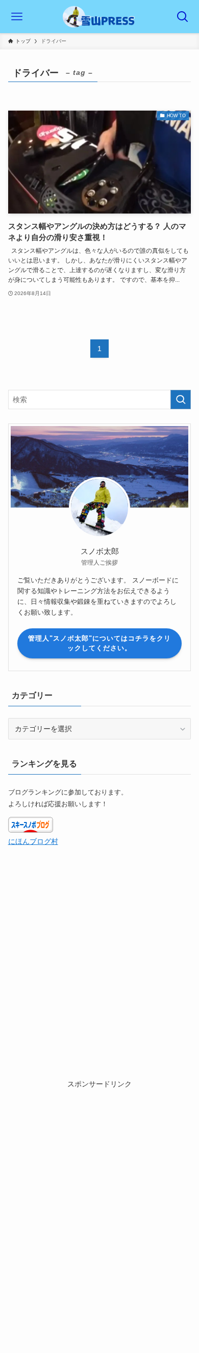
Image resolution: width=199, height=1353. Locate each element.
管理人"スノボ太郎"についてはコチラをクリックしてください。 (99, 643)
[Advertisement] (99, 1189)
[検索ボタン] (182, 16)
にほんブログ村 (33, 841)
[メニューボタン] (16, 16)
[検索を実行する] (180, 399)
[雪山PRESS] (99, 16)
